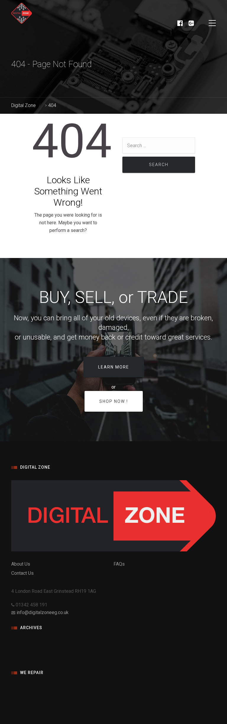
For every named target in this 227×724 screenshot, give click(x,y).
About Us (20, 564)
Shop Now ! (113, 401)
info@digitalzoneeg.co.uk (43, 612)
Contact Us (22, 573)
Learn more (113, 367)
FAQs (119, 564)
